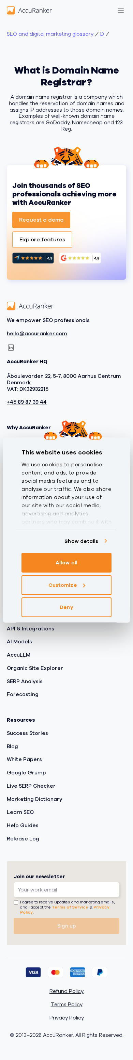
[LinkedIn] (11, 347)
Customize (62, 585)
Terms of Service (70, 907)
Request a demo (41, 220)
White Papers (24, 759)
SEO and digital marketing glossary (50, 34)
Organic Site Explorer (35, 668)
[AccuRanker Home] (29, 10)
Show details (81, 541)
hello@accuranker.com (37, 333)
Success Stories (27, 733)
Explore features (42, 239)
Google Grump (26, 772)
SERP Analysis (25, 681)
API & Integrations (30, 628)
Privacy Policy (66, 1018)
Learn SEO (20, 812)
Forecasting (23, 694)
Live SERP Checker (31, 786)
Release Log (23, 838)
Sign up (66, 925)
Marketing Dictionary (34, 799)
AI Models (19, 641)
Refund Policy (66, 991)
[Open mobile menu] (120, 10)
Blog (12, 746)
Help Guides (23, 825)
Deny (66, 607)
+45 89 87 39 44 (27, 402)
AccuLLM (18, 655)
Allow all (66, 562)
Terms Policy (67, 1004)
